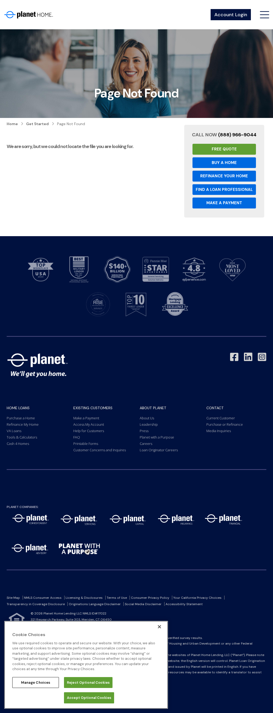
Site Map (13, 598)
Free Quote (224, 149)
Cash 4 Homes (18, 443)
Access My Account (88, 424)
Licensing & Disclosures (84, 598)
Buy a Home (224, 162)
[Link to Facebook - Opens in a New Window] (234, 357)
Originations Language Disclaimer (95, 604)
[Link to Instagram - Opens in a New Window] (262, 357)
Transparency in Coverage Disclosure (36, 604)
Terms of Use (117, 598)
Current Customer (220, 418)
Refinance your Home (224, 176)
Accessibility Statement (184, 604)
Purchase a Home (21, 418)
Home (12, 123)
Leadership (149, 424)
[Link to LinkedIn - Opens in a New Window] (248, 357)
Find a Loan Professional (224, 189)
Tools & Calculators (22, 437)
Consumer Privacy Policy (150, 598)
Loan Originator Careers (159, 450)
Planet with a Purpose (157, 437)
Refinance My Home (23, 424)
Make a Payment (224, 203)
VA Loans (14, 430)
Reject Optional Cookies (88, 682)
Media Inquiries (218, 430)
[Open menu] (264, 14)
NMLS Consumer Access (43, 598)
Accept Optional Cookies (89, 697)
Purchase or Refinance (224, 424)
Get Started (37, 123)
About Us (147, 418)
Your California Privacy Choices (197, 598)
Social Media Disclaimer (143, 604)
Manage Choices (35, 682)
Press (144, 430)
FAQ (76, 437)
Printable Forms (85, 443)
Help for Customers (88, 430)
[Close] (159, 627)
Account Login (230, 14)
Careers (146, 443)
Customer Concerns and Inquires (99, 450)
